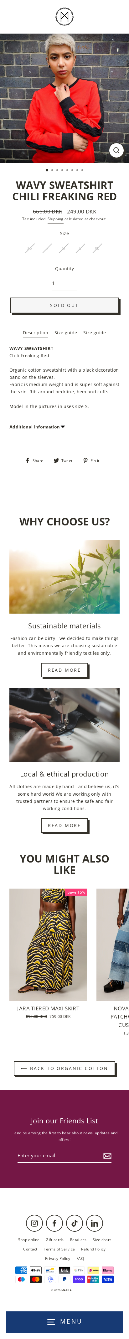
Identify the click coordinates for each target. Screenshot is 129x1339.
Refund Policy (93, 1248)
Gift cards (55, 1239)
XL (97, 247)
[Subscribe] (106, 1156)
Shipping (56, 219)
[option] (64, 98)
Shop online (29, 1239)
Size (64, 233)
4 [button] (62, 170)
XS (29, 247)
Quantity (64, 269)
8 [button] (83, 170)
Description (35, 333)
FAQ (80, 1258)
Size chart (102, 1239)
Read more (64, 670)
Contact (30, 1248)
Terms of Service (59, 1248)
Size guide (65, 333)
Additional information (34, 427)
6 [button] (73, 170)
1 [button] (47, 170)
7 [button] (78, 170)
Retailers (78, 1239)
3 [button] (57, 170)
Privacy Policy (57, 1258)
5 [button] (68, 170)
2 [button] (52, 170)
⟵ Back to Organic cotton (64, 1068)
